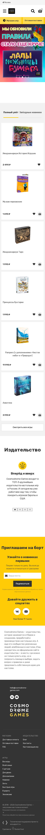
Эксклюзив (7, 794)
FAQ (4, 747)
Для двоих (6, 773)
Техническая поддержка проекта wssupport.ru (24, 823)
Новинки (6, 780)
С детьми (6, 769)
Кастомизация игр (30, 747)
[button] (16, 77)
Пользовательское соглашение (13, 810)
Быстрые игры (8, 787)
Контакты (27, 743)
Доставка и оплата (10, 740)
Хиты (4, 783)
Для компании (8, 776)
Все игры (6, 762)
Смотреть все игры (22, 427)
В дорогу (6, 791)
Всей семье (7, 765)
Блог (25, 740)
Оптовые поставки (33, 20)
